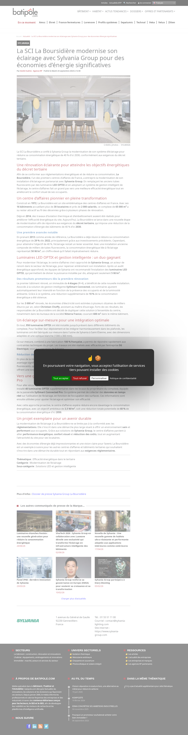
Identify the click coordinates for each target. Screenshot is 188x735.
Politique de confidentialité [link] (123, 378)
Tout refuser (80, 378)
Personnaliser (99, 378)
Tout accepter (61, 378)
